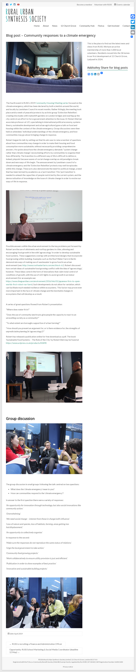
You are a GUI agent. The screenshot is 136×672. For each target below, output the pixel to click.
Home (37, 25)
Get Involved (113, 25)
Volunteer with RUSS (103, 4)
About (46, 25)
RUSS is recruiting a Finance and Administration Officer (35, 644)
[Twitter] (132, 21)
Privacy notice (68, 667)
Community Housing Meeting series (51, 103)
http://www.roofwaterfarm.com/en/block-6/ (42, 265)
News (54, 25)
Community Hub (87, 25)
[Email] (132, 32)
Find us (101, 25)
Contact (126, 25)
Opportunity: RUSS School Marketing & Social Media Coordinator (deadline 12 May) (43, 650)
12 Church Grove (68, 25)
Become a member (84, 4)
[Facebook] (132, 16)
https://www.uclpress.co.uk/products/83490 (26, 343)
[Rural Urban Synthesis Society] (26, 10)
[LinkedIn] (132, 27)
